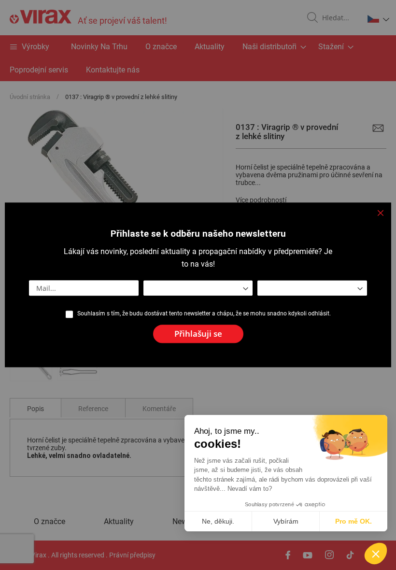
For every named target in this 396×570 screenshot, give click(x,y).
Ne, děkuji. (218, 521)
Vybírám (285, 521)
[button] (375, 553)
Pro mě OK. (353, 521)
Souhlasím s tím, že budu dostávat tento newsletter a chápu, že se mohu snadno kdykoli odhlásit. (204, 313)
